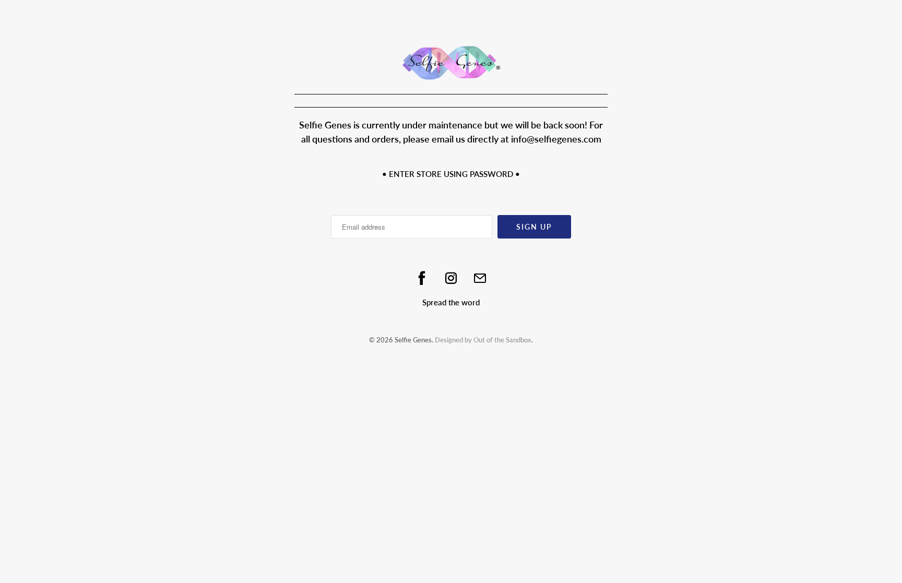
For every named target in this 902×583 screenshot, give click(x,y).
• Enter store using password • (451, 174)
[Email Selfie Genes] (480, 278)
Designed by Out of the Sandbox (483, 340)
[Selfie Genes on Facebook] (422, 278)
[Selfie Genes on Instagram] (451, 278)
